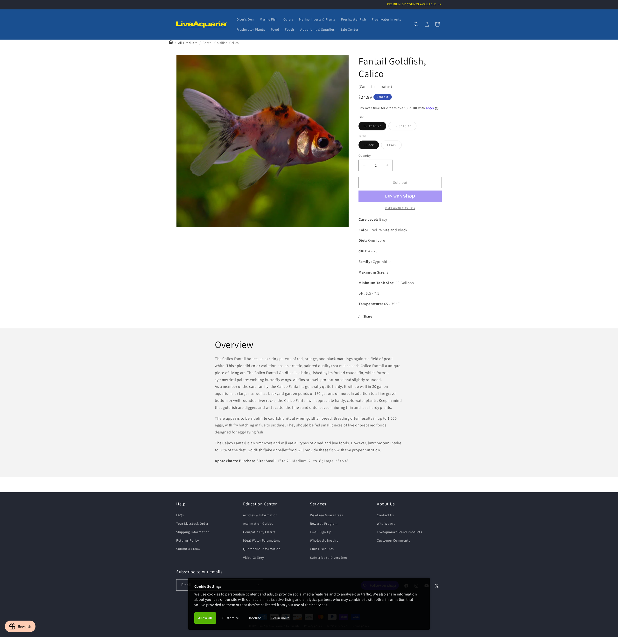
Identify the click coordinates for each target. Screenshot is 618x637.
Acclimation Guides (258, 523)
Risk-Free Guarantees (326, 515)
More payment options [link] (400, 207)
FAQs (180, 515)
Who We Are (386, 523)
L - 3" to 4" (404, 126)
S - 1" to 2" (375, 126)
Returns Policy (187, 540)
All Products (187, 43)
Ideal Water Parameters (261, 540)
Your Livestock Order (192, 523)
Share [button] (367, 316)
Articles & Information (260, 515)
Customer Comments (393, 540)
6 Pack (371, 145)
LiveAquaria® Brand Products (399, 532)
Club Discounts (322, 549)
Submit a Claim (188, 549)
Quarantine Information (262, 549)
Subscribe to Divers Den (328, 557)
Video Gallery (253, 557)
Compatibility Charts (259, 532)
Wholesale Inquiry (324, 540)
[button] (416, 24)
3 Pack (394, 145)
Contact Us (385, 515)
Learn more (280, 618)
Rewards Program (324, 523)
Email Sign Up (320, 532)
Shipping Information (193, 532)
